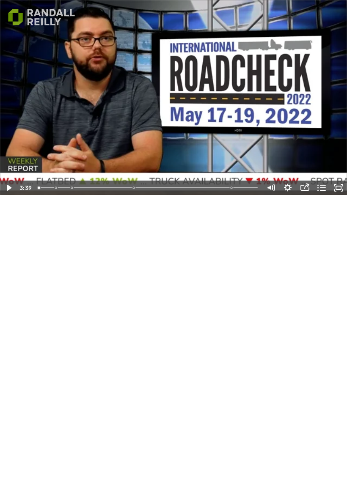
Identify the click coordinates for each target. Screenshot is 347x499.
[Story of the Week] (134, 188)
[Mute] (270, 188)
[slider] (148, 188)
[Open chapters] (321, 188)
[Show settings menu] (287, 188)
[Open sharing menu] (304, 188)
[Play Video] (8, 188)
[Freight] (72, 188)
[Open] (39, 188)
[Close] (232, 188)
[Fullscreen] (338, 188)
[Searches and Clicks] (55, 188)
